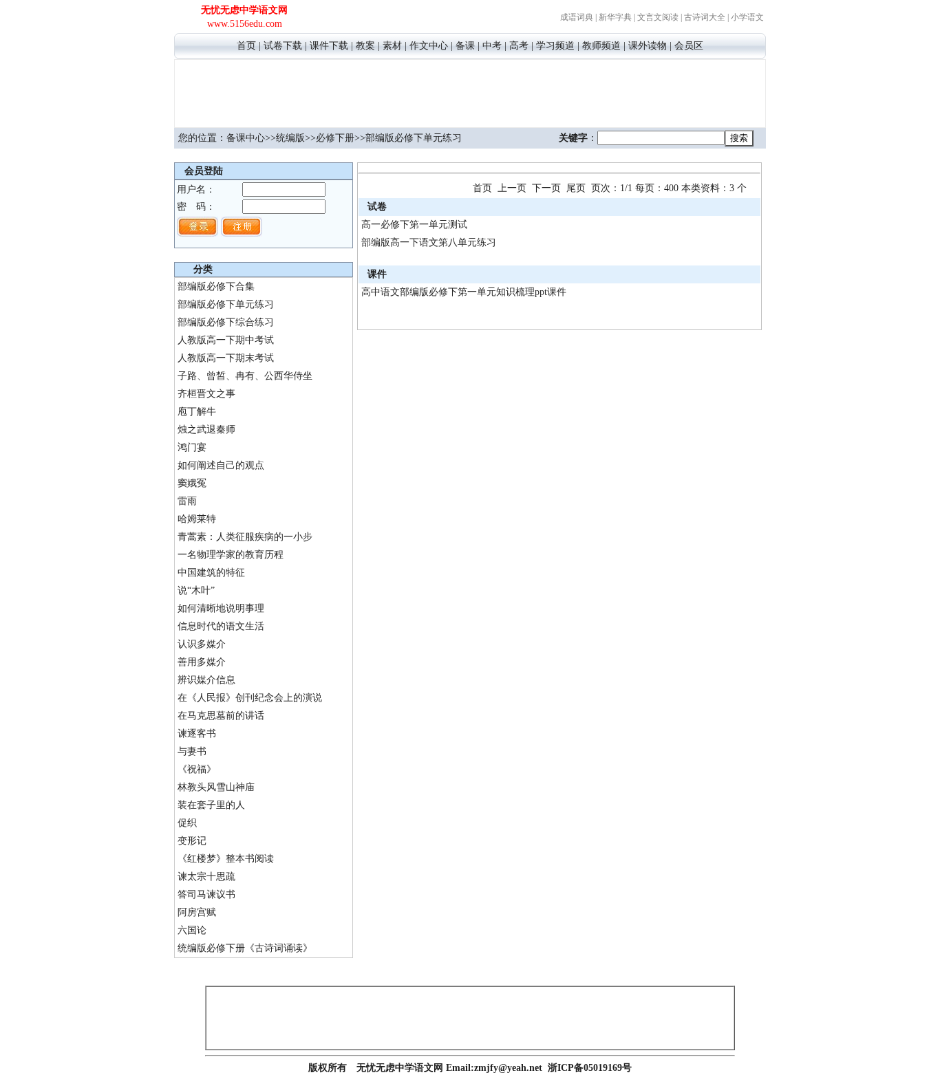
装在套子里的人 (211, 805)
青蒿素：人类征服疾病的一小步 (245, 537)
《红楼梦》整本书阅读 (226, 859)
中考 (492, 46)
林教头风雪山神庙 (216, 787)
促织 (187, 823)
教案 (365, 46)
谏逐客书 (197, 733)
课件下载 (329, 46)
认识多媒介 (202, 644)
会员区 (688, 46)
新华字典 (615, 17)
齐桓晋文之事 (206, 394)
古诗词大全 (704, 17)
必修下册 (335, 138)
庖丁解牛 (197, 411)
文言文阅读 (658, 17)
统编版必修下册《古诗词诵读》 (245, 948)
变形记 (192, 841)
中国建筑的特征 (211, 572)
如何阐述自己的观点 (221, 465)
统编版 (290, 138)
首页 (246, 46)
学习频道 (555, 46)
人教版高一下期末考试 (226, 358)
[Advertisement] (470, 91)
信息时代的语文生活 (221, 626)
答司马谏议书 (206, 894)
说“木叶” (196, 590)
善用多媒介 (202, 662)
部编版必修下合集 (216, 286)
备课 (465, 46)
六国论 (192, 930)
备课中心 (245, 138)
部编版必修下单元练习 (226, 304)
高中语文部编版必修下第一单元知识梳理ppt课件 (463, 292)
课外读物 (647, 46)
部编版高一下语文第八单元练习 (428, 242)
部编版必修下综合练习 (226, 322)
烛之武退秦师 (206, 429)
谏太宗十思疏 (206, 876)
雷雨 (187, 501)
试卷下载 (283, 46)
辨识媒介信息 (206, 680)
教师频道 (601, 46)
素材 (392, 46)
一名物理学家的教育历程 (231, 555)
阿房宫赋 (197, 912)
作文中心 (428, 46)
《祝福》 (197, 769)
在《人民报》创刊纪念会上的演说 (250, 698)
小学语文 (747, 17)
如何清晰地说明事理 (221, 608)
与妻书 (192, 751)
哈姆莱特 (197, 519)
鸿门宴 (192, 447)
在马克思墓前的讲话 (221, 715)
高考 (518, 46)
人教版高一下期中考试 (226, 340)
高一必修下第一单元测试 (414, 224)
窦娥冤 (192, 483)
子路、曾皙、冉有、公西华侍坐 (245, 376)
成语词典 (576, 17)
